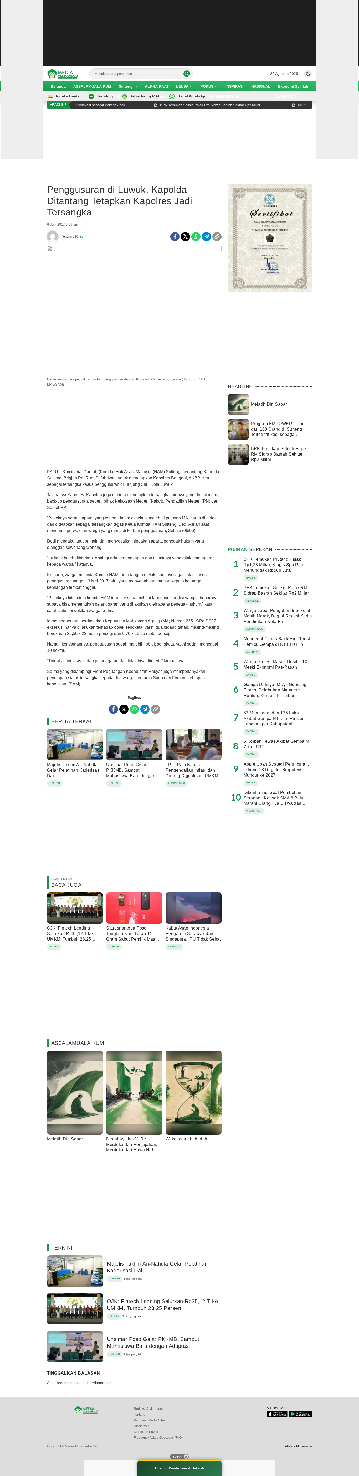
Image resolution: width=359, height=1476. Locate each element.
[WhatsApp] (196, 236)
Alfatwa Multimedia (298, 1446)
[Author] (52, 236)
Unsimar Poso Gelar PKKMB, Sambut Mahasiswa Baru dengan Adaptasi (130, 772)
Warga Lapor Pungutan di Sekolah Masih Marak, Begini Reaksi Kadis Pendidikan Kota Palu (278, 616)
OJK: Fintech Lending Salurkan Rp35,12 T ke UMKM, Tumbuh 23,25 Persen (70, 936)
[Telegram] (206, 236)
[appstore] (277, 1416)
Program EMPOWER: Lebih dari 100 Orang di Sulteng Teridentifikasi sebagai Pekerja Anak (278, 431)
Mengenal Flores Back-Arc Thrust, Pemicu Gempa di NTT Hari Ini (277, 642)
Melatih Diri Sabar (65, 1139)
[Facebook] (175, 236)
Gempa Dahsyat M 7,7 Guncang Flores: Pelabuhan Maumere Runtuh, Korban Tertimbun (275, 690)
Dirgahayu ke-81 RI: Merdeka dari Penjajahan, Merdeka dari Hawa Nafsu (132, 1144)
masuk (72, 1383)
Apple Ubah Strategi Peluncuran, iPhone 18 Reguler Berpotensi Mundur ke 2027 (276, 769)
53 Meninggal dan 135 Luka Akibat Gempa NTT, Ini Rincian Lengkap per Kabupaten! (274, 718)
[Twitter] (185, 236)
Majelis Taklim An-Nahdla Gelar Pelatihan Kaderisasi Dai (73, 770)
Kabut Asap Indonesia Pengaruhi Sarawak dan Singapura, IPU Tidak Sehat (193, 933)
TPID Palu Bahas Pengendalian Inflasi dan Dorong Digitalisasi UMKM (192, 770)
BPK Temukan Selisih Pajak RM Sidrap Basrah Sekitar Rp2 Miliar (279, 454)
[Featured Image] (134, 250)
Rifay (79, 236)
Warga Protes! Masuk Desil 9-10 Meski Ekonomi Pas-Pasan (275, 664)
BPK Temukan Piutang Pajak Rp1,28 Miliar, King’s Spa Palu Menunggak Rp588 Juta (274, 564)
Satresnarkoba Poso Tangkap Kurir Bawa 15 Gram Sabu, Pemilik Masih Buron (132, 936)
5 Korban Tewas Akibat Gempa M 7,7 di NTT (276, 744)
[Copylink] (217, 236)
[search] (186, 73)
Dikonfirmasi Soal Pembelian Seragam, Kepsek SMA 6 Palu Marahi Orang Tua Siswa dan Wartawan (273, 800)
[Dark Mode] (308, 74)
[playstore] (300, 1416)
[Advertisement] (179, 33)
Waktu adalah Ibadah (186, 1139)
